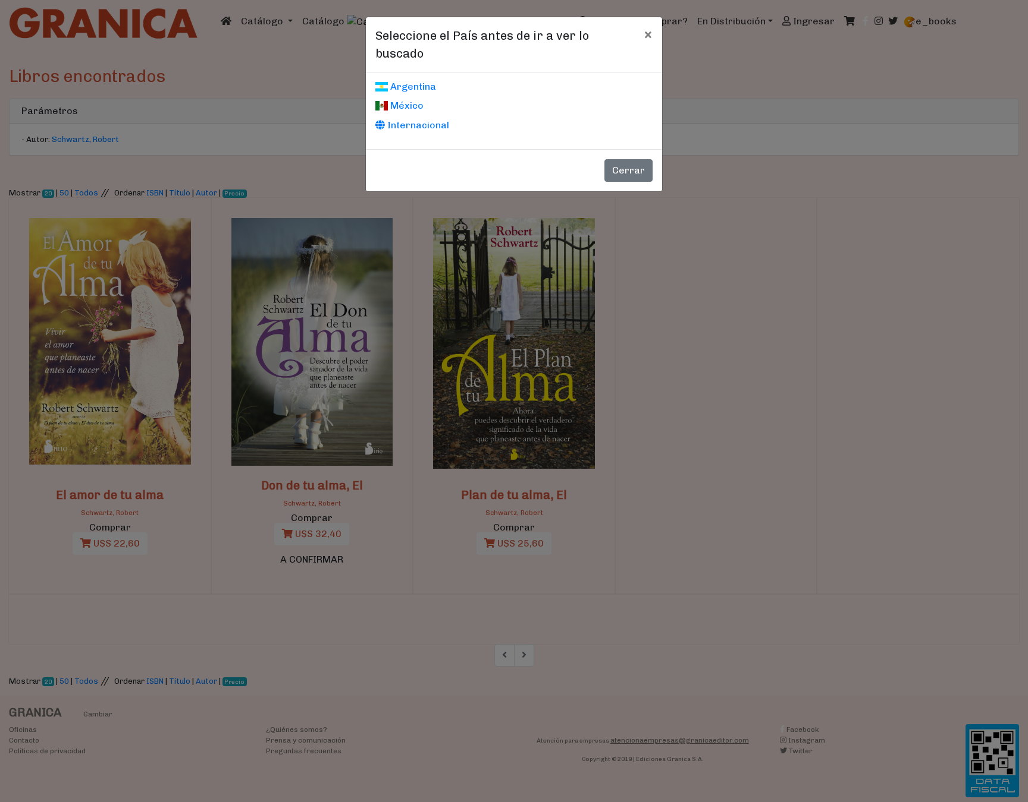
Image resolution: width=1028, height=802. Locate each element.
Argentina (412, 86)
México (406, 105)
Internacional (417, 125)
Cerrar (628, 170)
